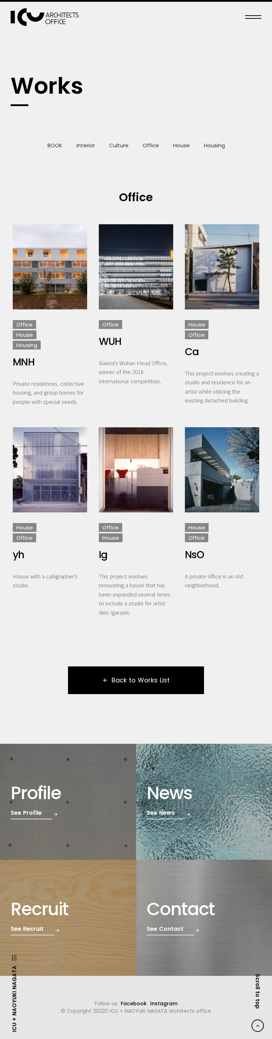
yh (18, 555)
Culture (119, 145)
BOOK (54, 145)
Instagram (163, 1003)
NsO (194, 555)
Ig (103, 555)
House (181, 145)
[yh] (50, 469)
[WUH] (136, 266)
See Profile (26, 813)
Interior (85, 145)
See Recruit (27, 929)
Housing (214, 145)
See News (161, 813)
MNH (23, 362)
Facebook (134, 1003)
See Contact (165, 929)
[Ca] (222, 266)
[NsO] (222, 469)
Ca (192, 352)
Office (151, 145)
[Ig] (136, 469)
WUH (110, 342)
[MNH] (50, 266)
